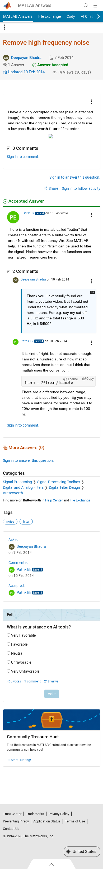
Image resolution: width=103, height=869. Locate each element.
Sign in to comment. (23, 157)
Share (53, 188)
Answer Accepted (52, 64)
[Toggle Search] (85, 5)
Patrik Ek (27, 213)
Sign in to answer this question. (74, 177)
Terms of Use (75, 821)
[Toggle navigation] (4, 27)
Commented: (18, 562)
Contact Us (11, 829)
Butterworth (13, 493)
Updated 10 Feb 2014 (26, 72)
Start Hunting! (21, 760)
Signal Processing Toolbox (58, 482)
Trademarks (35, 814)
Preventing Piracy (16, 821)
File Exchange (49, 16)
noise (10, 521)
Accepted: (16, 585)
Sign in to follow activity (81, 188)
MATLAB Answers (34, 5)
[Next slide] (93, 16)
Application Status (46, 821)
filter (26, 521)
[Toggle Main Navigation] (95, 5)
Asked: (13, 539)
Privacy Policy (59, 814)
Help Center (54, 500)
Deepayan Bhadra (26, 57)
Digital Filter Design (64, 487)
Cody (71, 16)
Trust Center (12, 814)
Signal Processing (17, 482)
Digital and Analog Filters (23, 487)
